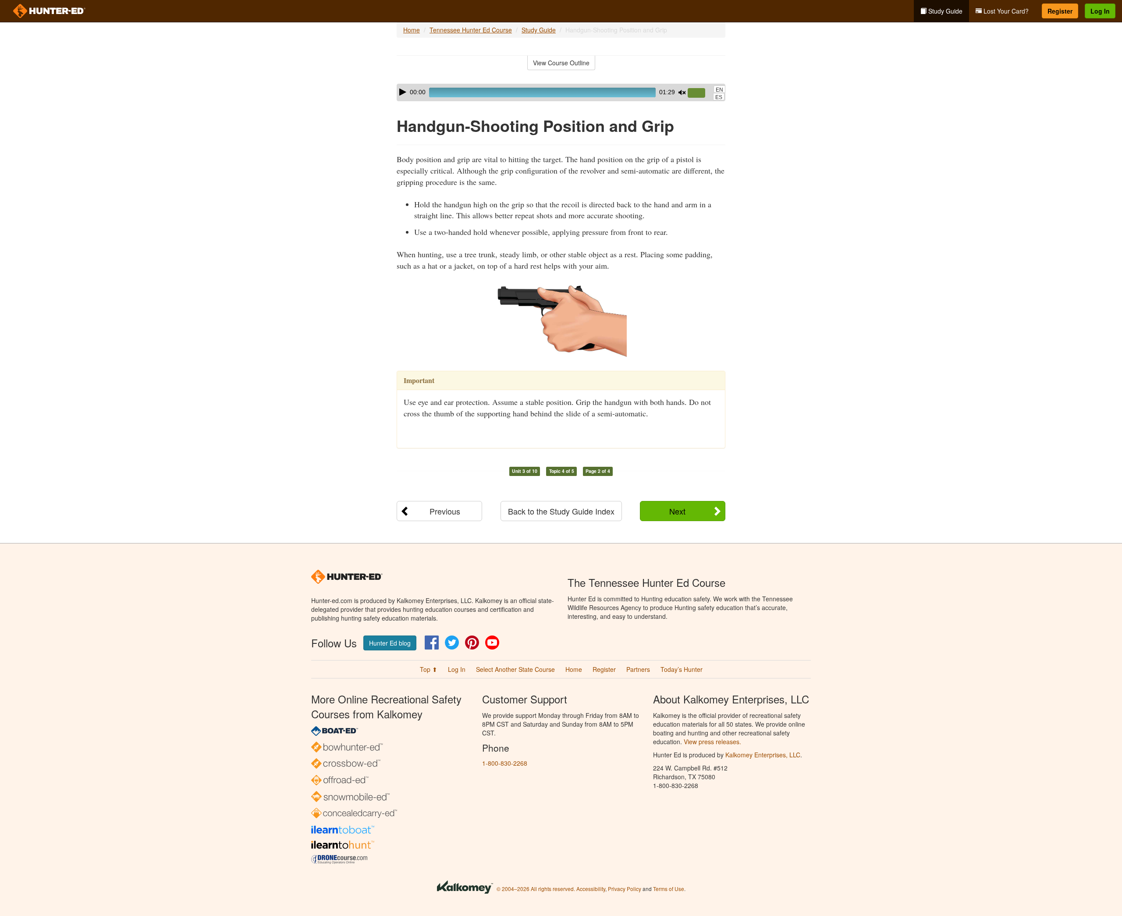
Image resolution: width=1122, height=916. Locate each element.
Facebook (432, 643)
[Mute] (681, 92)
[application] (561, 92)
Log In (1100, 11)
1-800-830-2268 (504, 763)
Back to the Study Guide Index (561, 511)
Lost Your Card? (1005, 11)
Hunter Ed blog (390, 643)
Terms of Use (668, 888)
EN (719, 90)
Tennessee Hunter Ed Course (471, 29)
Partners (638, 669)
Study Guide (944, 11)
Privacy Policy (624, 888)
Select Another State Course (515, 669)
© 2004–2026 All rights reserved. (536, 888)
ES (718, 97)
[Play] (402, 92)
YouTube (492, 643)
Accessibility (590, 888)
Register (1059, 11)
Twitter (452, 643)
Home (411, 29)
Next (677, 511)
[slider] (700, 93)
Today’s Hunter (681, 669)
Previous (445, 511)
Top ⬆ (428, 669)
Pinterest (472, 643)
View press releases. (712, 741)
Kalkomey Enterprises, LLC (762, 754)
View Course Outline (561, 62)
